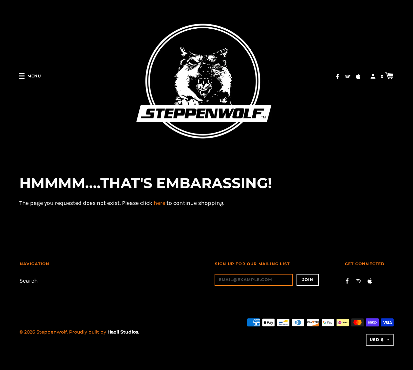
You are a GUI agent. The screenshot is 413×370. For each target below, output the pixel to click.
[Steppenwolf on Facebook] (337, 76)
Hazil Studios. (123, 332)
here (159, 203)
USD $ (377, 339)
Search (28, 280)
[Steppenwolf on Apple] (358, 76)
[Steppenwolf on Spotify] (347, 76)
